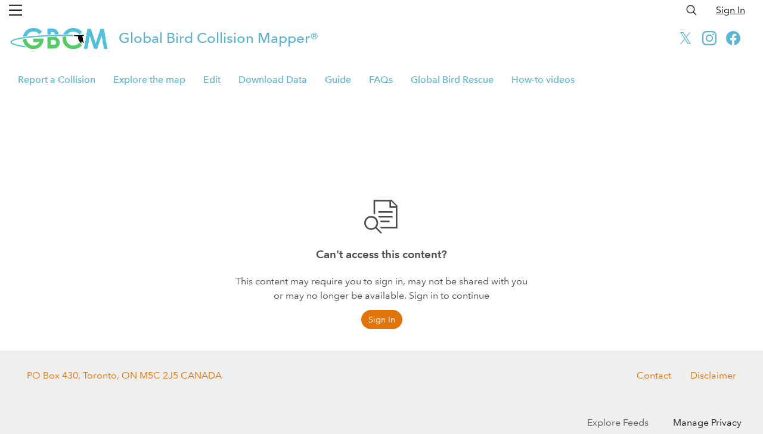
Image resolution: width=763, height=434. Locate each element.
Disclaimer (713, 375)
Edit (212, 79)
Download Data (272, 79)
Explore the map (149, 79)
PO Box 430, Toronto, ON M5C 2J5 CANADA (124, 375)
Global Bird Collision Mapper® (218, 37)
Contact (654, 375)
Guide (338, 79)
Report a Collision (56, 79)
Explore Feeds (618, 422)
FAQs (381, 79)
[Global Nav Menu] (15, 10)
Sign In (730, 10)
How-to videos (543, 79)
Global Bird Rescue (452, 79)
